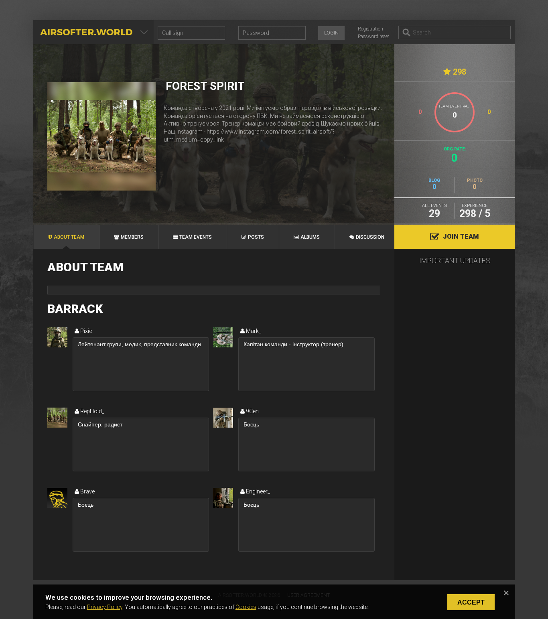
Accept (471, 602)
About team (69, 237)
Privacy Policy (104, 607)
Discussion (370, 237)
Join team (461, 236)
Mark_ (253, 331)
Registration (370, 29)
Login (331, 33)
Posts (256, 237)
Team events (195, 237)
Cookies (245, 607)
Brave (87, 491)
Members (132, 237)
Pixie (85, 331)
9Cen (252, 411)
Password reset (373, 36)
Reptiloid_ (91, 411)
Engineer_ (257, 491)
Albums (310, 237)
